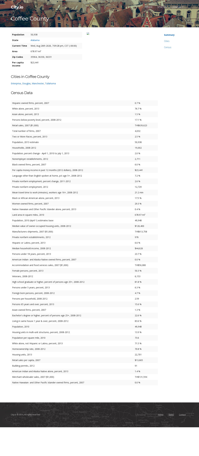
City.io (17, 7)
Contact (177, 7)
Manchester (38, 83)
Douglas (26, 83)
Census (167, 47)
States (162, 7)
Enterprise (16, 83)
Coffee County (30, 18)
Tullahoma (50, 83)
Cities (166, 41)
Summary (169, 34)
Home (149, 7)
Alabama (35, 40)
